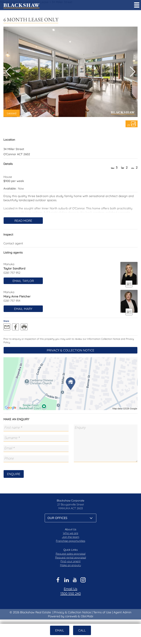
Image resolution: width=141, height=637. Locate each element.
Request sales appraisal (70, 553)
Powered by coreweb (62, 616)
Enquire (13, 474)
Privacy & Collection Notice (70, 350)
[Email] (6, 326)
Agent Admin (122, 612)
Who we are (70, 533)
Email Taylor (23, 281)
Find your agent (70, 561)
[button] (132, 72)
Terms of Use (102, 612)
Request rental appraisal (70, 557)
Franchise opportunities (70, 540)
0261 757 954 (11, 300)
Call (82, 630)
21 (128, 124)
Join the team (70, 537)
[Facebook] (15, 326)
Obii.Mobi (87, 616)
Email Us (70, 589)
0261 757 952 (11, 272)
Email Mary (23, 309)
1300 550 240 (70, 593)
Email (59, 630)
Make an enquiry (70, 565)
